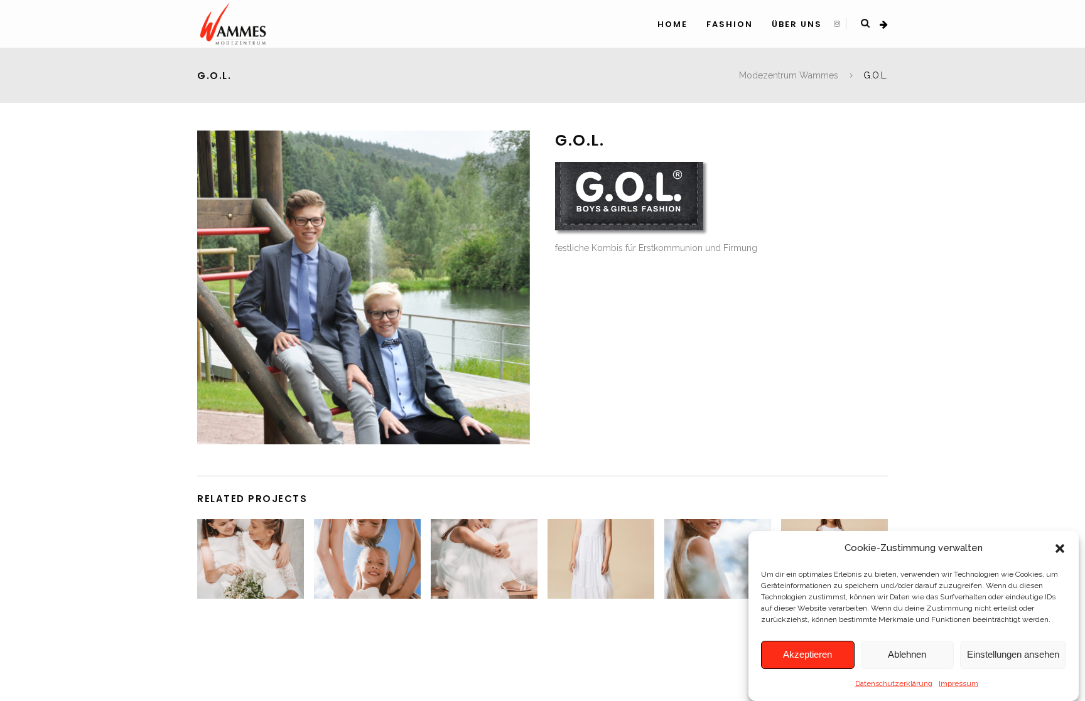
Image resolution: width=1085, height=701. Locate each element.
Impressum (958, 683)
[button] (1060, 548)
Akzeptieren (807, 655)
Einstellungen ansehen (1013, 655)
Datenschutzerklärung (893, 683)
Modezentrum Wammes (788, 75)
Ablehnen (907, 655)
